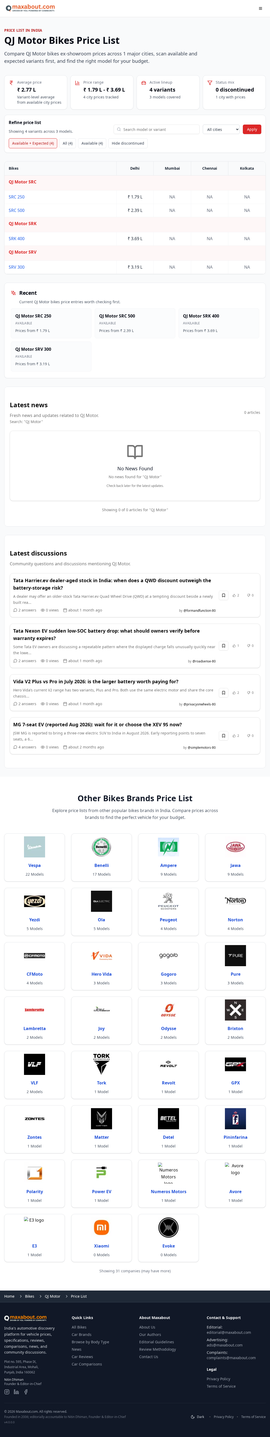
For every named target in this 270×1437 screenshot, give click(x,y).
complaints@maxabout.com (231, 1357)
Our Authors (150, 1334)
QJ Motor (52, 1296)
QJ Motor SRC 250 (33, 316)
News (76, 1349)
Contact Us (148, 1356)
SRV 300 (17, 267)
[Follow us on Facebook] (25, 1392)
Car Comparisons (87, 1364)
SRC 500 (17, 210)
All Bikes (79, 1327)
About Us (147, 1327)
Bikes (29, 1296)
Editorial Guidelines (156, 1341)
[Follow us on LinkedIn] (16, 1392)
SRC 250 (17, 197)
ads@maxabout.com (225, 1345)
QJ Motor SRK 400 (201, 316)
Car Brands (81, 1334)
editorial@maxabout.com (229, 1332)
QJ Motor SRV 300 (33, 349)
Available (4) (92, 143)
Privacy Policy (218, 1378)
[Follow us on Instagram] (6, 1392)
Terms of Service (221, 1386)
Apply (252, 129)
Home (9, 1296)
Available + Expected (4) (33, 143)
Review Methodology (157, 1349)
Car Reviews (82, 1356)
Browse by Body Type (90, 1341)
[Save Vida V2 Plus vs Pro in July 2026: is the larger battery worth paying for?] (223, 693)
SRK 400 (17, 238)
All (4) (68, 143)
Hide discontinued (128, 143)
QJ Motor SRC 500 (117, 316)
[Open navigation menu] (260, 8)
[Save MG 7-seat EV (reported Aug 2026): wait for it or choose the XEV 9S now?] (223, 736)
